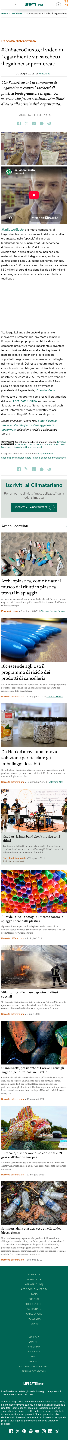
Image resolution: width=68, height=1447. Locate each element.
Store (18, 5)
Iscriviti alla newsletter (31, 507)
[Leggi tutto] (64, 526)
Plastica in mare (9, 611)
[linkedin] (50, 1431)
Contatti (34, 1341)
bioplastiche (59, 457)
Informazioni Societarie (34, 1366)
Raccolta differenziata (18, 41)
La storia (34, 1351)
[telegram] (57, 1431)
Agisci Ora (34, 1318)
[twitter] (18, 1431)
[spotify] (31, 1431)
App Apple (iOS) (34, 1284)
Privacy (34, 1361)
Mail (34, 1356)
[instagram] (44, 1431)
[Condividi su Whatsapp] (41, 123)
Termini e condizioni (34, 1371)
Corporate (34, 1309)
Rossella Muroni (46, 390)
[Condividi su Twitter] (26, 123)
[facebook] (11, 1431)
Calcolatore (34, 1313)
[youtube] (37, 1431)
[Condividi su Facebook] (19, 123)
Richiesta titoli (34, 1304)
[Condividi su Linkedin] (34, 123)
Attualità (34, 1274)
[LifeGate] (34, 4)
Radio (34, 1294)
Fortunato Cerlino (25, 401)
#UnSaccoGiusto (12, 230)
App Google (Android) (34, 1289)
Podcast (34, 1299)
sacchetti (46, 457)
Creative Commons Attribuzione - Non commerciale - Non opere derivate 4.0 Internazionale (33, 444)
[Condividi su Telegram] (49, 123)
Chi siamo (34, 1346)
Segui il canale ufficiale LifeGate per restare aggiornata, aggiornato (28, 425)
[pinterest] (24, 1431)
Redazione (44, 73)
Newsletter (34, 1279)
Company (34, 1336)
